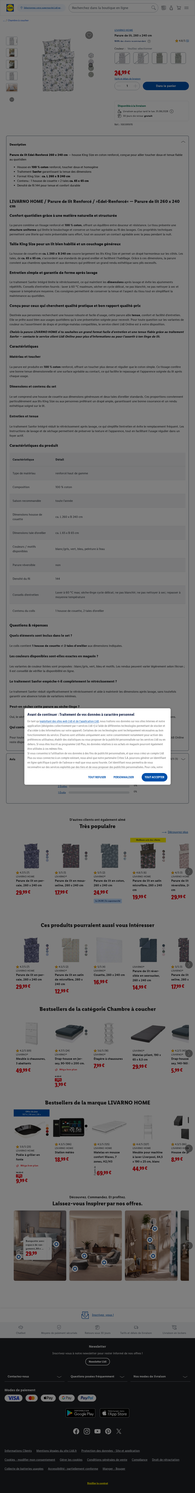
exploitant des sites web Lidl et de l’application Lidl (69, 721)
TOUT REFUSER (97, 777)
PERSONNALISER (123, 777)
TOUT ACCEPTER (154, 777)
